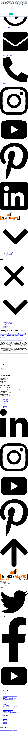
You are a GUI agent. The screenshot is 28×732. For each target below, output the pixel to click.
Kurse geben (5, 255)
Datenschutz (5, 401)
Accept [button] (11, 13)
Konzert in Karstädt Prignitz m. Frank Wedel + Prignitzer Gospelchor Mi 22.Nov (13, 335)
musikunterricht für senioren (8, 697)
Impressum (5, 400)
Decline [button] (16, 13)
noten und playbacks (7, 700)
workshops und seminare (8, 699)
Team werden (5, 399)
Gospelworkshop (8, 254)
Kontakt (4, 257)
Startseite (4, 693)
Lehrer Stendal (6, 694)
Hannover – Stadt (8, 253)
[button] (14, 274)
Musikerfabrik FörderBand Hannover (10, 702)
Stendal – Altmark (9, 252)
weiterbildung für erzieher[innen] (9, 698)
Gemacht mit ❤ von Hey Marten (8, 730)
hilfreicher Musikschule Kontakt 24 (10, 696)
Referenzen (5, 717)
